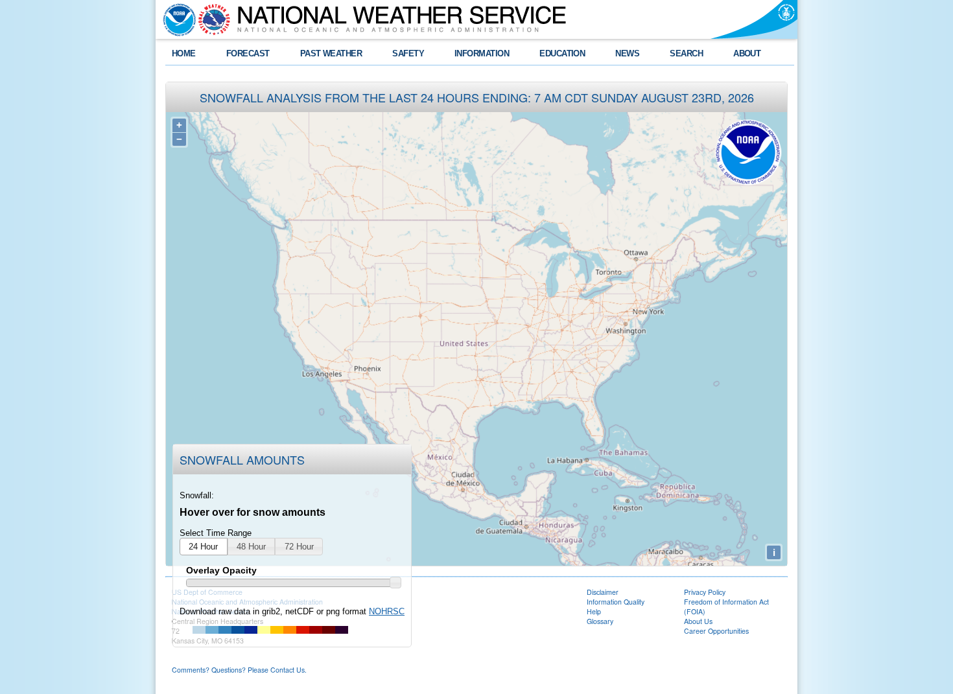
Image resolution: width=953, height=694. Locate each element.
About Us (698, 621)
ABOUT (746, 53)
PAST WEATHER (331, 53)
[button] (204, 547)
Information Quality (615, 602)
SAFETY (408, 53)
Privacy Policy (704, 592)
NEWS (627, 53)
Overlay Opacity (221, 570)
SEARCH (686, 53)
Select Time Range (216, 533)
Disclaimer (602, 592)
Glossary (600, 621)
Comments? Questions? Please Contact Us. (239, 670)
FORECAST (248, 53)
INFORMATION (481, 53)
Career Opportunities (716, 631)
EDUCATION (562, 53)
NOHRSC (387, 611)
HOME (184, 53)
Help (594, 611)
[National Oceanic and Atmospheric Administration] (176, 19)
